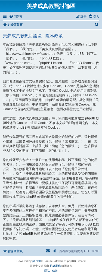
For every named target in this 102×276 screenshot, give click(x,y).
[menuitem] (16, 16)
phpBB (36, 260)
